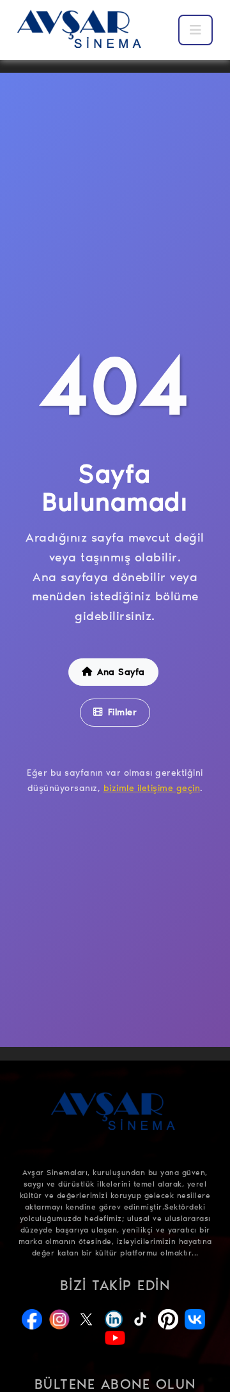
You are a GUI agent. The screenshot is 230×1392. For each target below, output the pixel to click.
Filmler (122, 712)
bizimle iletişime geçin (152, 788)
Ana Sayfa (121, 671)
